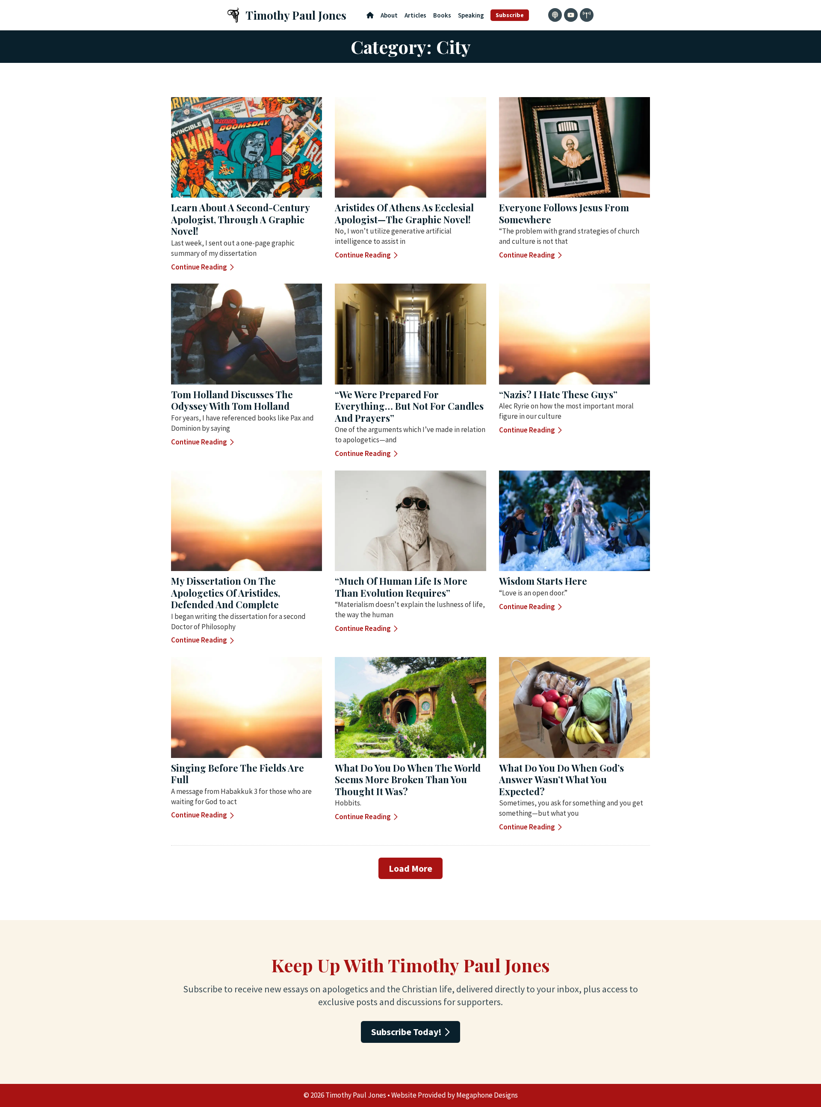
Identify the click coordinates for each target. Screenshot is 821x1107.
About (389, 15)
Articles (415, 15)
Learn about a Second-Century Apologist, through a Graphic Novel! (240, 219)
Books (442, 15)
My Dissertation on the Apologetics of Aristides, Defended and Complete (225, 592)
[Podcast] (555, 15)
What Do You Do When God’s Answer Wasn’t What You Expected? (561, 779)
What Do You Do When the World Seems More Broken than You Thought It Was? (408, 779)
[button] (410, 868)
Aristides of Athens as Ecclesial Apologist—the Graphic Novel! (404, 213)
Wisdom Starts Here (543, 580)
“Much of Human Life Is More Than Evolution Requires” (401, 586)
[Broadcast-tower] (587, 15)
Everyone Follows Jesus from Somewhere (564, 213)
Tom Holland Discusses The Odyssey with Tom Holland (232, 400)
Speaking (471, 15)
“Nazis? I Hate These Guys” (558, 394)
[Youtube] (571, 15)
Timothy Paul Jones (295, 15)
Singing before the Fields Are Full (237, 773)
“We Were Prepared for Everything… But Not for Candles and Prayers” (409, 406)
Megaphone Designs (487, 1095)
